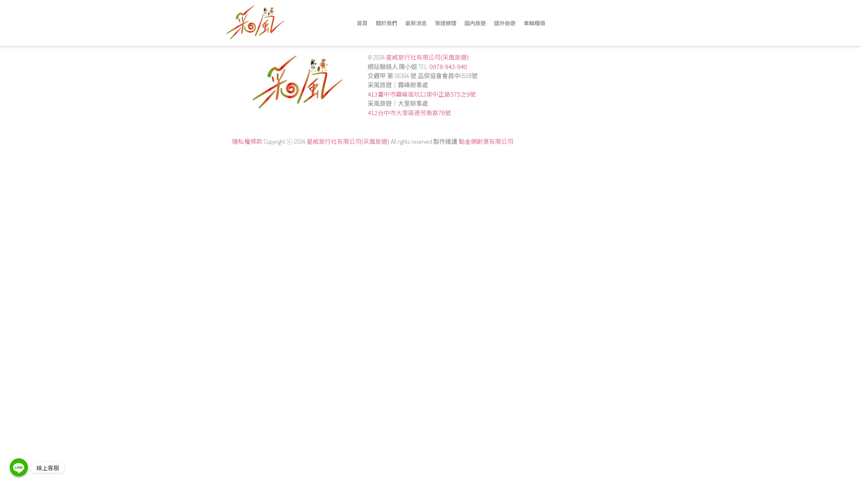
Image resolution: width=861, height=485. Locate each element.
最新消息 (416, 23)
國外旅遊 (505, 23)
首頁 (362, 23)
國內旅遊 (475, 23)
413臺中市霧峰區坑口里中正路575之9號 (422, 94)
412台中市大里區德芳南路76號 (409, 112)
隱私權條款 (247, 141)
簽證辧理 (445, 23)
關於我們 (386, 23)
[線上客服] (19, 467)
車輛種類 (534, 23)
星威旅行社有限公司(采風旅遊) (427, 57)
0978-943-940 (448, 66)
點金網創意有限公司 (486, 141)
